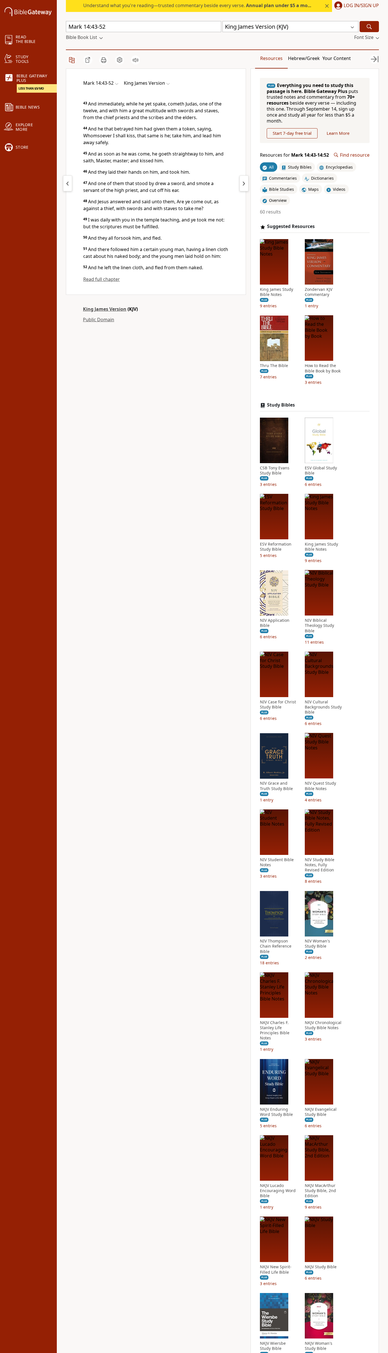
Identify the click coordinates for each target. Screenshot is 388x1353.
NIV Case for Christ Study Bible (278, 704)
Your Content (336, 58)
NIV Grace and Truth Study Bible (276, 786)
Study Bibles (281, 405)
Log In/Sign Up (361, 6)
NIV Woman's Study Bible (317, 944)
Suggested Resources (291, 227)
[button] (355, 6)
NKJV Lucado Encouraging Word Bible (278, 1190)
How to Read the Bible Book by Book (323, 368)
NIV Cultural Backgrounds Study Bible (323, 707)
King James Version (104, 309)
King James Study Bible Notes (276, 292)
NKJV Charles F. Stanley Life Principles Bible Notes (274, 1030)
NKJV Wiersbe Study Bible (273, 1346)
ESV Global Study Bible (321, 470)
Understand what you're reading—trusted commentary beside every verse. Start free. (211, 5)
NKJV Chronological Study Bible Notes (323, 1025)
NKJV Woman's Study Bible (318, 1346)
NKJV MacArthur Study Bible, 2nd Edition (320, 1190)
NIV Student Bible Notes (277, 862)
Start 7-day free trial (292, 133)
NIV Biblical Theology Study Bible (319, 625)
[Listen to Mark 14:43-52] (135, 60)
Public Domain (98, 319)
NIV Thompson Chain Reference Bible (275, 946)
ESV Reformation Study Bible (275, 547)
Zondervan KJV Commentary (318, 292)
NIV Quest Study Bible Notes (320, 786)
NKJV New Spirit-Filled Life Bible (275, 1270)
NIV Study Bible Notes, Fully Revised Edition (319, 865)
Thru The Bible (274, 365)
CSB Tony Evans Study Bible (274, 470)
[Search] (369, 26)
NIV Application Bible (274, 623)
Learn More (338, 133)
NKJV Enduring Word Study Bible (276, 1112)
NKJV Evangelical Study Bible (321, 1112)
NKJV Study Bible (321, 1267)
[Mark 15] (244, 183)
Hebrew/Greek (304, 58)
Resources (271, 58)
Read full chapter (101, 279)
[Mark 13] (67, 183)
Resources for (294, 155)
